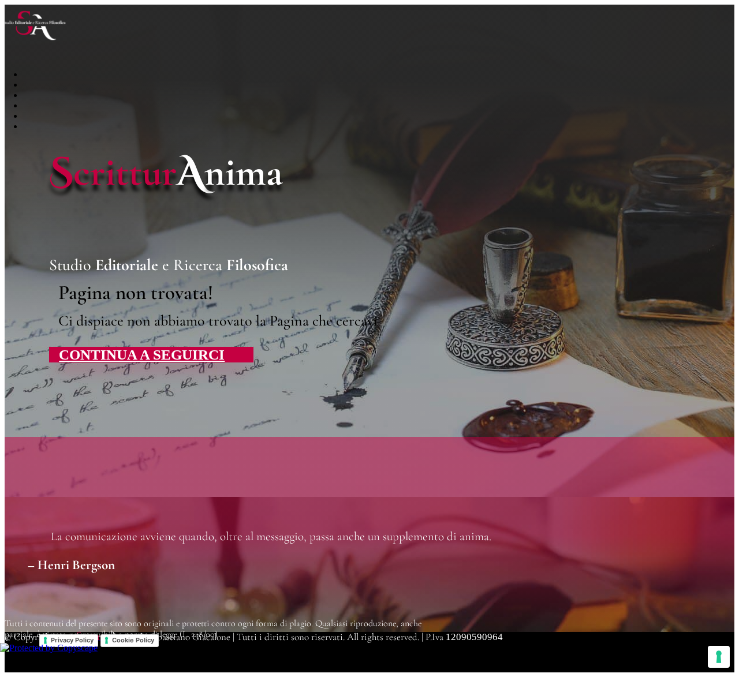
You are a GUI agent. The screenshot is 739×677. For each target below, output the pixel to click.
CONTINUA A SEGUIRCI (142, 354)
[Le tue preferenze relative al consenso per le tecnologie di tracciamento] (719, 657)
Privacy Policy (72, 640)
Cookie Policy (133, 640)
